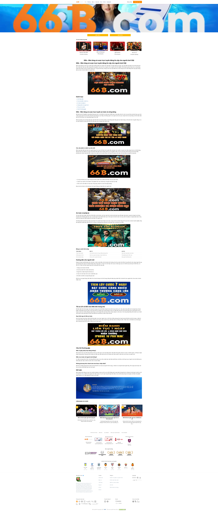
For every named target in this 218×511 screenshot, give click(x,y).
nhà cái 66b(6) (124, 432)
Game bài (97, 1)
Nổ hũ (104, 1)
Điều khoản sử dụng (114, 487)
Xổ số (101, 1)
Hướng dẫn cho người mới (83, 105)
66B (85, 1)
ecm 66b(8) (106, 432)
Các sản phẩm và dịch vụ (82, 101)
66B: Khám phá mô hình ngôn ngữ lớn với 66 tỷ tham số (109, 418)
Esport (100, 484)
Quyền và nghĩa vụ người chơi (116, 477)
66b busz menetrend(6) (115, 432)
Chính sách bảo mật (114, 480)
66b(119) (100, 432)
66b (82, 373)
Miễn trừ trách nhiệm (114, 482)
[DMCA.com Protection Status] (122, 509)
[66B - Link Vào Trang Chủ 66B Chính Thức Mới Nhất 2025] (79, 2)
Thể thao (89, 1)
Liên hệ (111, 484)
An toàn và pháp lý (81, 103)
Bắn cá (93, 1)
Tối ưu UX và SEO (81, 107)
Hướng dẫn (109, 1)
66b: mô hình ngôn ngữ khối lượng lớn (86, 417)
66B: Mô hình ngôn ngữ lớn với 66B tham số (132, 418)
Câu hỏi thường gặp (81, 109)
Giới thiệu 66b (80, 99)
